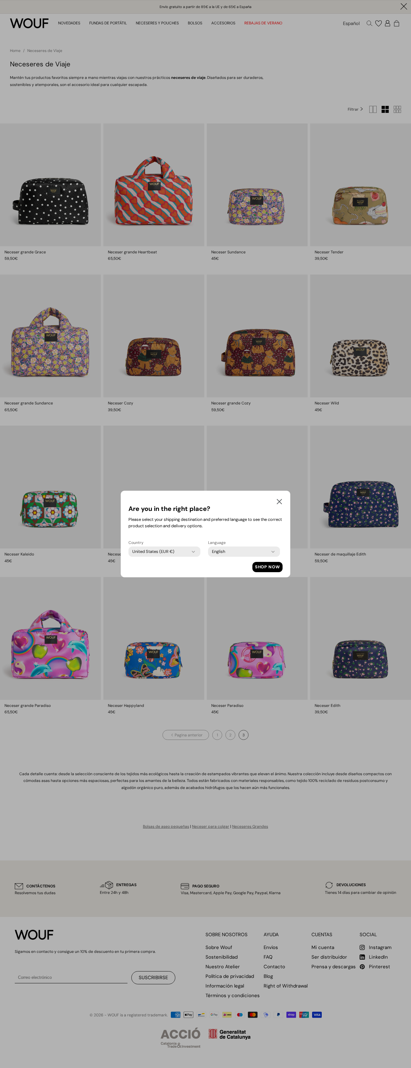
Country (136, 542)
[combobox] (153, 551)
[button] (279, 502)
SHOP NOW (267, 567)
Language (217, 542)
